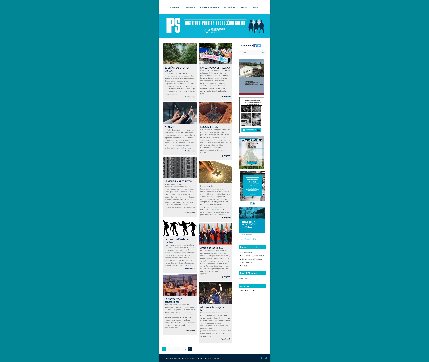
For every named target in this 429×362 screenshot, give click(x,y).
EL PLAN (169, 127)
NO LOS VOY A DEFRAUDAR (215, 67)
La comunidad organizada (209, 7)
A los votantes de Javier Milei (213, 309)
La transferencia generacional (173, 300)
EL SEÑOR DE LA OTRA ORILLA (177, 69)
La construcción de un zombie (177, 241)
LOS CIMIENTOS (209, 126)
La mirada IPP (174, 7)
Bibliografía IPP (229, 7)
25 (185, 349)
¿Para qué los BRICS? (211, 247)
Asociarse (243, 7)
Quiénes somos (189, 7)
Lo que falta (206, 186)
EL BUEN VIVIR (247, 252)
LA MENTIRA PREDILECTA (178, 181)
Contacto (255, 7)
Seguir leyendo (190, 97)
